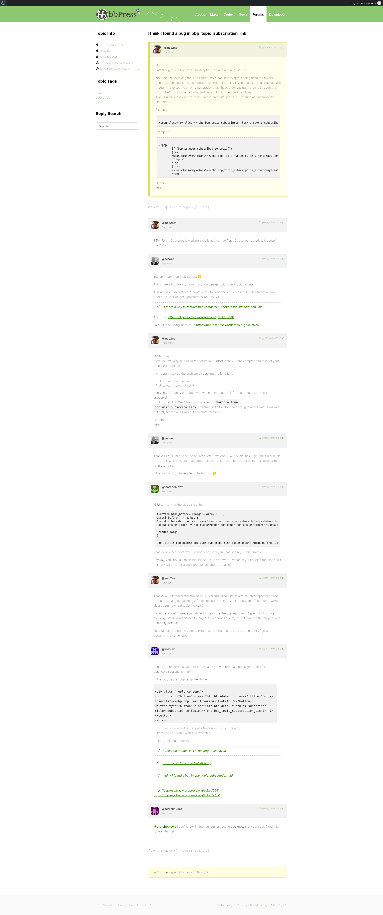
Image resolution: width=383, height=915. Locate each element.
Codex (229, 14)
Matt (272, 905)
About (200, 14)
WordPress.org (224, 905)
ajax (99, 93)
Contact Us (109, 905)
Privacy (122, 905)
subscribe (103, 97)
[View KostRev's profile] (155, 651)
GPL (98, 905)
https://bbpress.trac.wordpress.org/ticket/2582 (229, 325)
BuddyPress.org (258, 905)
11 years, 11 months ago (271, 648)
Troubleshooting (115, 45)
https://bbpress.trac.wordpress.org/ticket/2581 (201, 317)
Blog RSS (282, 905)
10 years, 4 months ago (271, 808)
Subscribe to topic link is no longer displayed (194, 751)
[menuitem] (3, 3)
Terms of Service (138, 905)
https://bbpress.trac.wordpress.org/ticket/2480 (187, 795)
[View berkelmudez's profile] (155, 811)
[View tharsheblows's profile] (155, 489)
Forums (258, 14)
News (243, 14)
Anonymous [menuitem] (368, 3)
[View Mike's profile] (157, 49)
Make (214, 14)
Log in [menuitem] (354, 3)
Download (277, 14)
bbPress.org (116, 14)
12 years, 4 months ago (271, 47)
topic (99, 102)
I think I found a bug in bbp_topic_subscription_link (198, 775)
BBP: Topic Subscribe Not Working (187, 763)
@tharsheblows (165, 826)
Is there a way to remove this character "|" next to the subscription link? (213, 307)
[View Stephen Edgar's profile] (155, 261)
